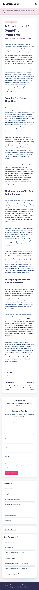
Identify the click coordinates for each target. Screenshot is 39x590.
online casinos (9, 510)
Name (7, 439)
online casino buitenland (12, 499)
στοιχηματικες (10, 558)
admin (9, 372)
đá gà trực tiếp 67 (11, 515)
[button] (11, 376)
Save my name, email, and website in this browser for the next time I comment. (19, 467)
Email (7, 447)
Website (7, 457)
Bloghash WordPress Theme (19, 587)
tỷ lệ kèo (8, 520)
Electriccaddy (11, 3)
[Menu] (36, 3)
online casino (9, 547)
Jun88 (30, 230)
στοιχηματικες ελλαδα (12, 574)
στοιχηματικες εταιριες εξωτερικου (16, 563)
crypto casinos (10, 494)
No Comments (27, 38)
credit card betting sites (12, 504)
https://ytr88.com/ (10, 530)
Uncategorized (11, 22)
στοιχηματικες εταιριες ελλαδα (15, 552)
